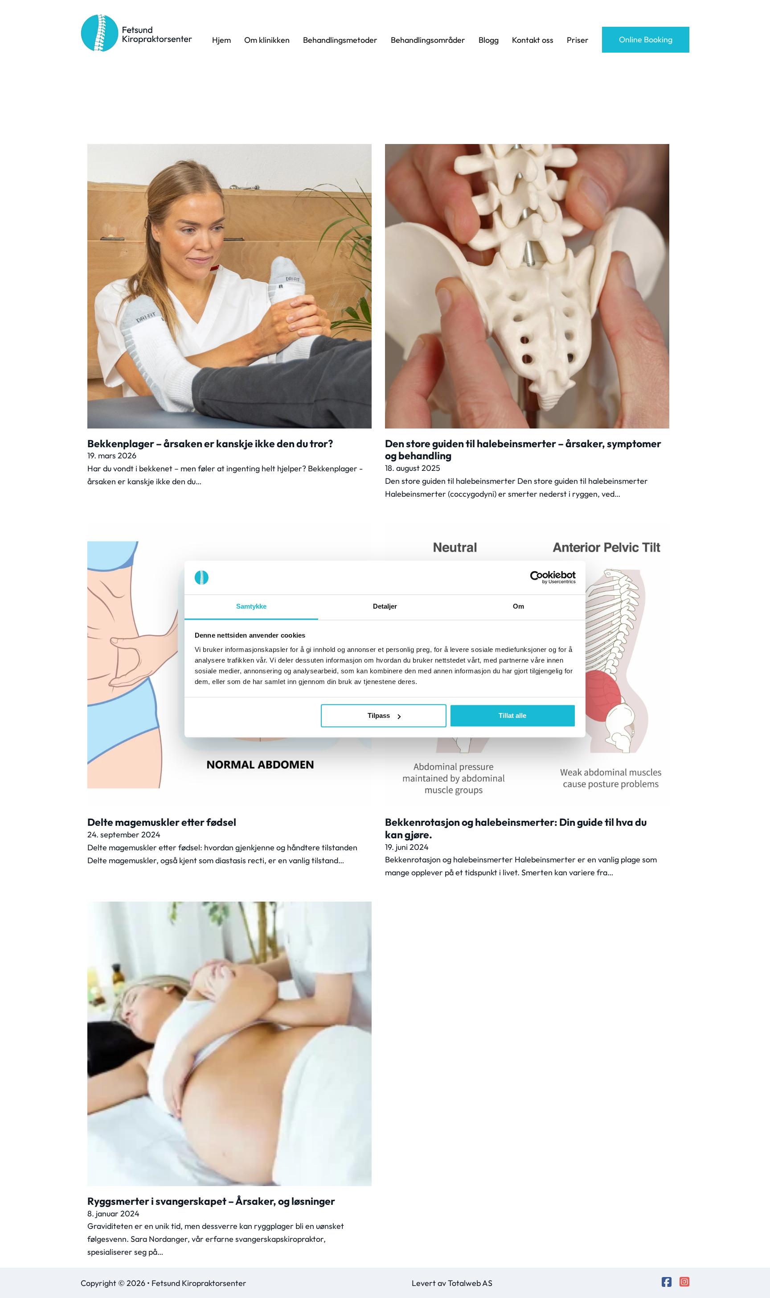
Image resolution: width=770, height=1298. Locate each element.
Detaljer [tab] (385, 606)
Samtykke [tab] (251, 606)
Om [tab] (518, 606)
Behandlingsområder (428, 40)
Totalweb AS (470, 1283)
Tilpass (379, 716)
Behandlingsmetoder (340, 40)
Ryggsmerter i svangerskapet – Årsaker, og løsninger (211, 1201)
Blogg (489, 40)
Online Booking (645, 39)
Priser (578, 40)
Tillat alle (512, 716)
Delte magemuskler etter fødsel (161, 822)
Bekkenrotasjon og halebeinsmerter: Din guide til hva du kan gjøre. (516, 828)
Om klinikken (267, 40)
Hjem (221, 40)
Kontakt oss (532, 40)
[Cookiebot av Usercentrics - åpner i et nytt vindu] (537, 577)
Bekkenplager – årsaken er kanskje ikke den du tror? (210, 443)
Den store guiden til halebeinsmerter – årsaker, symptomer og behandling (523, 449)
